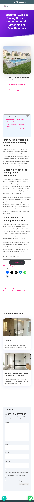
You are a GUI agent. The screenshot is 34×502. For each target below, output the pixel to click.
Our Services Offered (17, 262)
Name (7, 444)
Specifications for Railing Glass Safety (17, 128)
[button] (30, 498)
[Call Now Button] (4, 498)
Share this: (14, 131)
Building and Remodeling (17, 84)
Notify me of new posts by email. (16, 481)
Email (7, 453)
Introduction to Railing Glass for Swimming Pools (15, 120)
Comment (8, 422)
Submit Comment (24, 484)
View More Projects (9, 266)
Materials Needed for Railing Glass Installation (16, 125)
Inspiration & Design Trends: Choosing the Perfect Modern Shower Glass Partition (16, 375)
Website (7, 461)
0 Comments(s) (14, 90)
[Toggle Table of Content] (27, 116)
